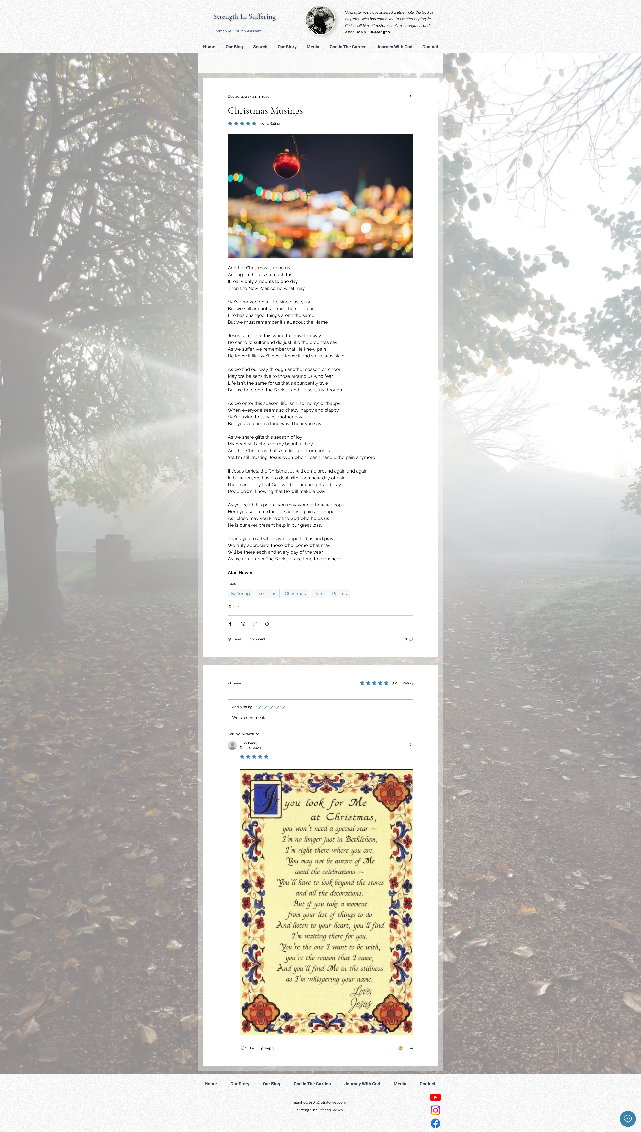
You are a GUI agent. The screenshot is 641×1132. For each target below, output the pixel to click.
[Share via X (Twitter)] (242, 623)
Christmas (295, 593)
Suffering (240, 593)
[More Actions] (410, 745)
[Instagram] (435, 1110)
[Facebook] (435, 1123)
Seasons (267, 593)
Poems (339, 593)
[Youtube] (435, 1097)
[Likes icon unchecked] (243, 1048)
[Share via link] (254, 623)
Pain (319, 593)
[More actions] (410, 96)
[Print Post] (267, 623)
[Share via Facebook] (230, 623)
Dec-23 (234, 607)
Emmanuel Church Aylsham (237, 31)
